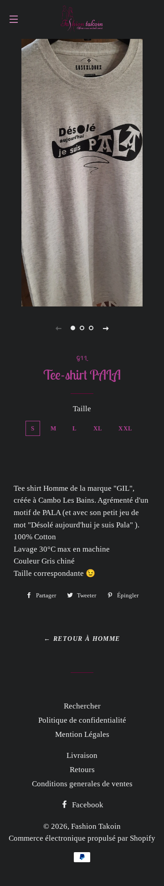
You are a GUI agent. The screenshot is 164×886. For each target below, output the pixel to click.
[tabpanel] (82, 171)
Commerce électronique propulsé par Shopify (82, 838)
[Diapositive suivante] (106, 328)
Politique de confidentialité (82, 720)
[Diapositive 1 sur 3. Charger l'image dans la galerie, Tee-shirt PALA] (72, 328)
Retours (82, 769)
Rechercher (82, 706)
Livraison (82, 755)
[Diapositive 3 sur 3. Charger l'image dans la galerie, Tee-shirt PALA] (91, 328)
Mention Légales (82, 734)
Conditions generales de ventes (82, 783)
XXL (125, 428)
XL (98, 428)
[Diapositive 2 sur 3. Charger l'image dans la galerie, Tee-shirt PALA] (82, 328)
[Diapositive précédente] (58, 328)
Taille (82, 408)
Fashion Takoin (96, 826)
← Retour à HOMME (82, 638)
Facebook (86, 804)
